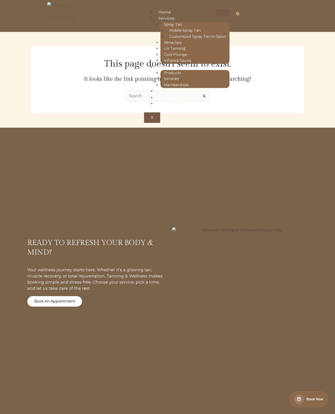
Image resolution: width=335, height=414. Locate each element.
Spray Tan (173, 24)
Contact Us (169, 97)
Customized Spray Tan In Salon (197, 36)
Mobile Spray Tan (185, 30)
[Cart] (236, 15)
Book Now (168, 103)
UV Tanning (175, 48)
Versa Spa (172, 42)
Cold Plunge (175, 54)
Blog (163, 91)
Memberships (176, 85)
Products (172, 73)
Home (164, 12)
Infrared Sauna (177, 60)
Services (166, 18)
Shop (163, 67)
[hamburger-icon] (222, 12)
